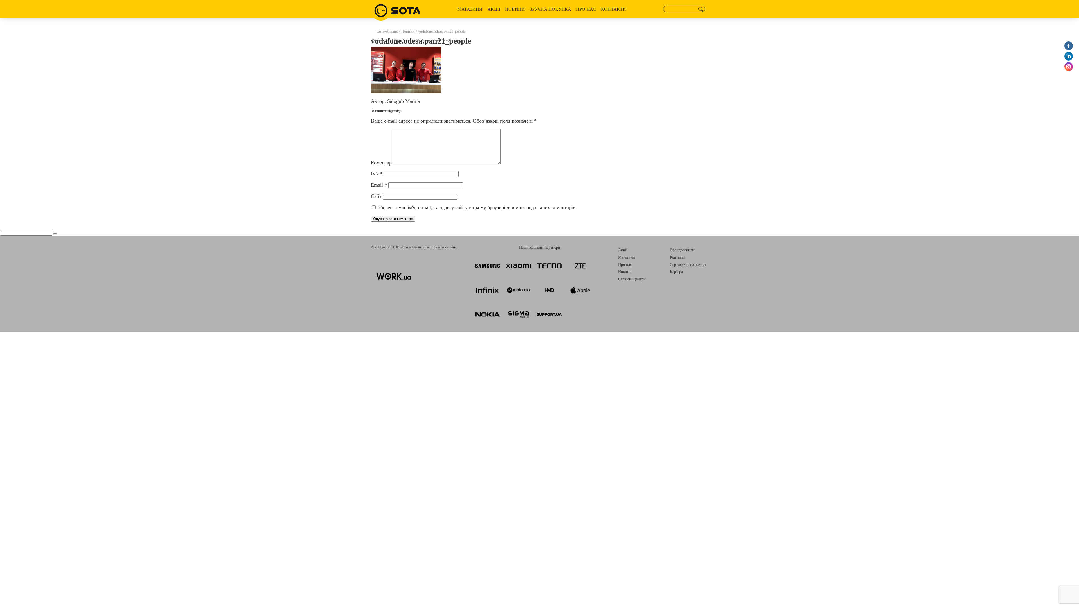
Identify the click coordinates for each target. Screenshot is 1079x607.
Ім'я (377, 173)
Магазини (469, 9)
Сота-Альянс (387, 31)
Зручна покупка (550, 9)
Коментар (381, 163)
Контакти (613, 9)
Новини (515, 9)
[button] (700, 9)
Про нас (586, 9)
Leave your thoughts (440, 40)
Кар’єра (676, 272)
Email (379, 185)
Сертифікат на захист (688, 264)
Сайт (376, 196)
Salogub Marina (420, 40)
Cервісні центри (632, 279)
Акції (494, 9)
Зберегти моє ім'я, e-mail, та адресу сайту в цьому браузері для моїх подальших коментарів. (477, 207)
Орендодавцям (682, 250)
